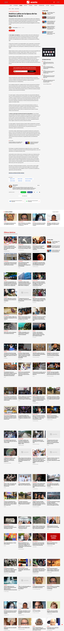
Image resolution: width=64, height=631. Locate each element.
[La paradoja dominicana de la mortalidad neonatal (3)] (10, 219)
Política (25, 5)
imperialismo (20, 180)
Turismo (35, 5)
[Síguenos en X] (48, 2)
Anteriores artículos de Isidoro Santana (16, 173)
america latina (17, 8)
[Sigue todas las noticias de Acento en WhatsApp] (32, 201)
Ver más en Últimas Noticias (47, 84)
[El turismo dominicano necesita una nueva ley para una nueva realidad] (39, 220)
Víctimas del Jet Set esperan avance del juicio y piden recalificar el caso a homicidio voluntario (49, 81)
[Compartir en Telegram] (37, 192)
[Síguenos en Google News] (52, 54)
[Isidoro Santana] (10, 27)
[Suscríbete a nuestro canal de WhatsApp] (47, 54)
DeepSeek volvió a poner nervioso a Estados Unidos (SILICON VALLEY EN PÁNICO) (48, 63)
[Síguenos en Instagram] (50, 2)
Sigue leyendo (8, 212)
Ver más (38, 185)
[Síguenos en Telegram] (50, 54)
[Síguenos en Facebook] (45, 2)
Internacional (41, 5)
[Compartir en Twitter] (34, 192)
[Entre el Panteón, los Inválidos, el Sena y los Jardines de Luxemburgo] (24, 220)
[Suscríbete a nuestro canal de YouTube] (52, 2)
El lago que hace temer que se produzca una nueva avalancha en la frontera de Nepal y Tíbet (49, 76)
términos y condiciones (26, 73)
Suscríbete (31, 71)
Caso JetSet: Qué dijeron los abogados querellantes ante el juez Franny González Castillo (49, 72)
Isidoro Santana (15, 27)
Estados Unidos (12, 180)
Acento (10, 8)
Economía (30, 5)
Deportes (52, 5)
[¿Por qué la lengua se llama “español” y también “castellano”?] (48, 13)
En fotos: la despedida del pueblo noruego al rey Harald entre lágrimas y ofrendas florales (48, 67)
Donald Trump (20, 178)
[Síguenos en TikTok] (45, 54)
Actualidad (16, 5)
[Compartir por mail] (39, 192)
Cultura (47, 5)
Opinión (20, 5)
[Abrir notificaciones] (54, 2)
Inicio (11, 5)
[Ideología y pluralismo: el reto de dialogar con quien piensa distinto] (53, 220)
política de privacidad (32, 73)
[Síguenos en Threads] (53, 52)
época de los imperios (28, 178)
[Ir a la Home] (62, 624)
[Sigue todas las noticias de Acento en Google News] (16, 201)
